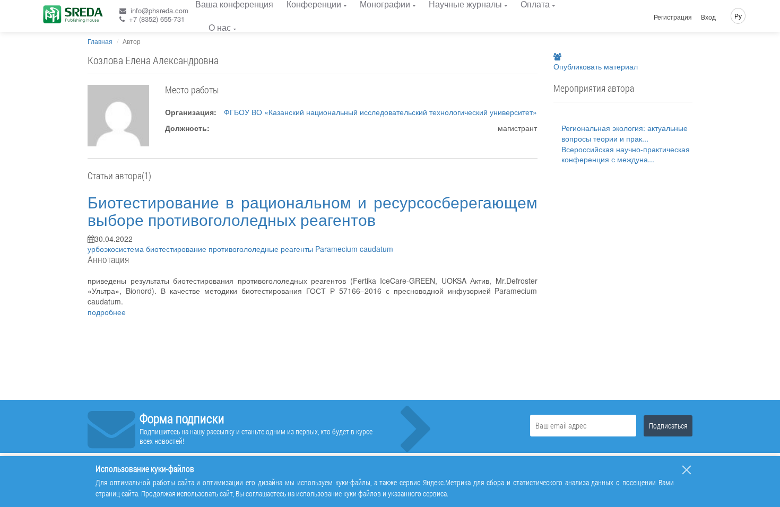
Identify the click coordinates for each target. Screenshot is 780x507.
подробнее (107, 312)
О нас (220, 27)
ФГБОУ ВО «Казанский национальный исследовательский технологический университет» (380, 112)
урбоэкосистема (117, 248)
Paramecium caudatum (354, 248)
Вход (708, 17)
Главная (100, 41)
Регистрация (673, 17)
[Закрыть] (686, 469)
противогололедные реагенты (262, 248)
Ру (738, 15)
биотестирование (177, 248)
